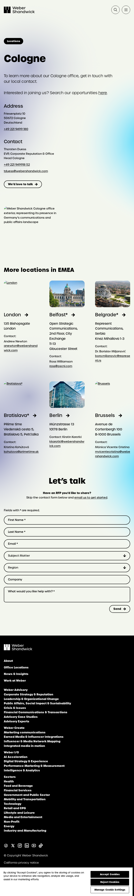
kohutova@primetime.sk (21, 452)
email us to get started (90, 497)
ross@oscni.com (60, 366)
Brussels (105, 415)
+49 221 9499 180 (16, 129)
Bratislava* (16, 415)
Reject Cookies (109, 882)
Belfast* (58, 315)
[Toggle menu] (126, 10)
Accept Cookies (110, 874)
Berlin (55, 415)
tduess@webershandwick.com (26, 171)
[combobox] (67, 555)
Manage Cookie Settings (109, 889)
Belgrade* (106, 315)
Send (117, 609)
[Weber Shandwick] (18, 649)
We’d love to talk (20, 184)
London (12, 315)
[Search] (115, 10)
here (102, 92)
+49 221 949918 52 (17, 164)
